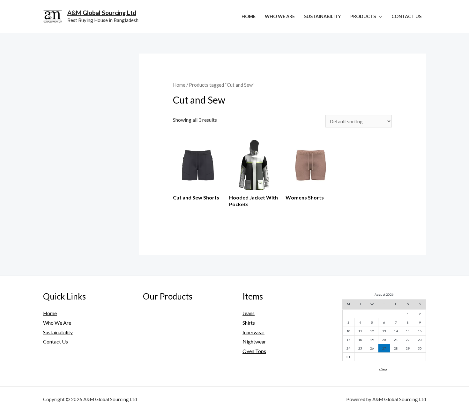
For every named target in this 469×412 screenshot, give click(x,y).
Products (363, 16)
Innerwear (253, 332)
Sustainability (322, 16)
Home (249, 16)
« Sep (383, 369)
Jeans (248, 313)
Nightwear (254, 341)
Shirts (248, 323)
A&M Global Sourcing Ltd (101, 12)
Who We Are (280, 16)
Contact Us (406, 16)
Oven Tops (254, 351)
